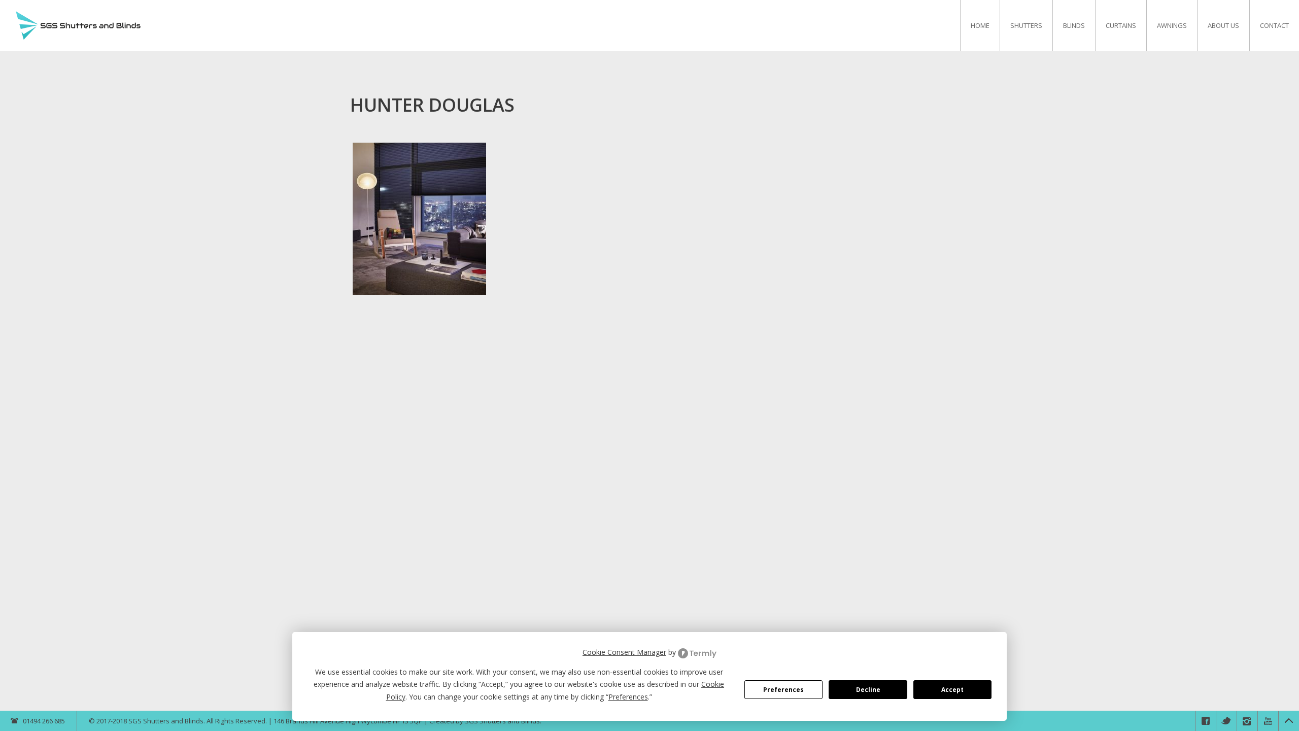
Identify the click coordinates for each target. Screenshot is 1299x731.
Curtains (1121, 25)
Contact (1274, 25)
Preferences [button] (628, 697)
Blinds (1074, 25)
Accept (952, 689)
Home (980, 25)
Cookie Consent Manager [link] (624, 652)
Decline (868, 689)
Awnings (1172, 25)
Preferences (783, 689)
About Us (1223, 25)
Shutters (1026, 25)
